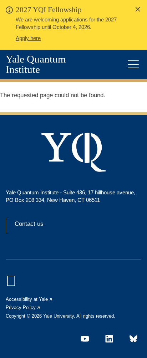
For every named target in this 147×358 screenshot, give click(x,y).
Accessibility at (29, 299)
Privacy (23, 307)
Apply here (28, 38)
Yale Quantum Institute (36, 64)
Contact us (29, 223)
